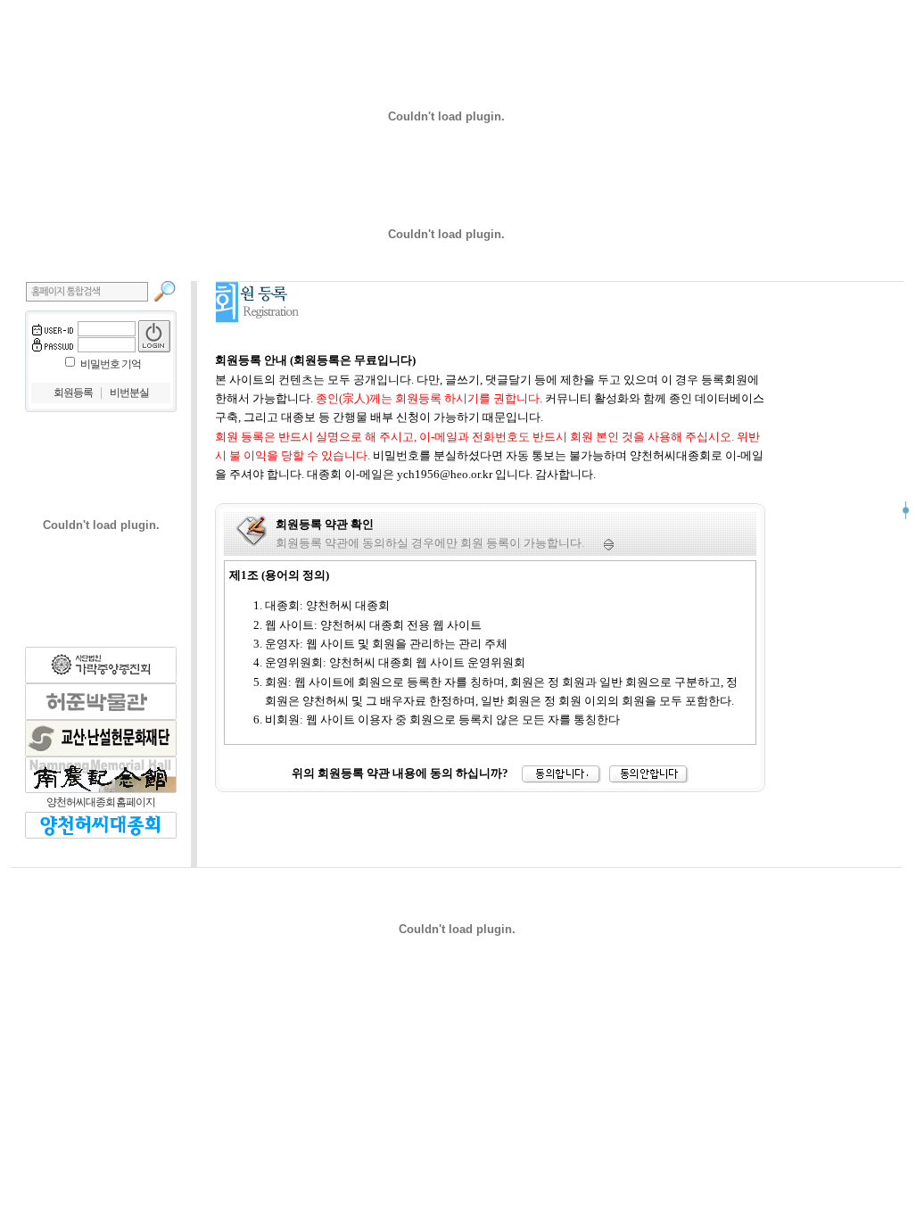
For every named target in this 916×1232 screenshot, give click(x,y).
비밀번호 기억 (110, 364)
